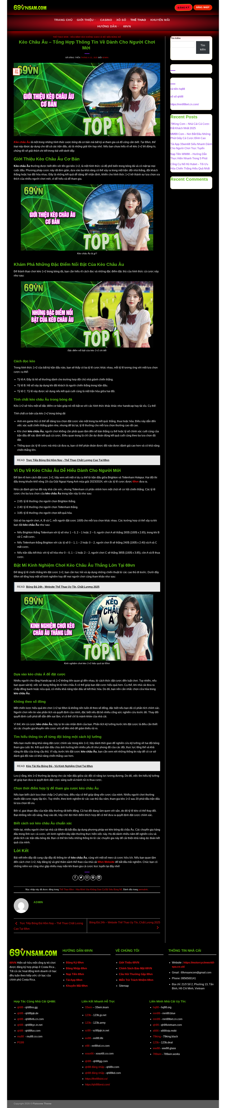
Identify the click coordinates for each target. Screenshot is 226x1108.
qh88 (20, 1007)
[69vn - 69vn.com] (30, 7)
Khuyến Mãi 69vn (77, 985)
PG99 (20, 1042)
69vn (127, 26)
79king (157, 1036)
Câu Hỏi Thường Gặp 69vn (136, 974)
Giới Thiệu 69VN (129, 962)
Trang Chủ (63, 20)
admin (105, 58)
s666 (156, 1030)
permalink (143, 889)
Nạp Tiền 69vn (75, 974)
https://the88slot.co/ (96, 1078)
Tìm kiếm (175, 38)
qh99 (156, 1024)
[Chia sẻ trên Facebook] (75, 877)
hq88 (156, 1007)
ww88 (156, 1048)
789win (157, 1054)
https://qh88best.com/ (97, 1084)
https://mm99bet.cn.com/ (184, 104)
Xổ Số (121, 20)
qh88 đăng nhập (94, 1067)
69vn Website (106, 862)
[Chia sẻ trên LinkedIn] (99, 877)
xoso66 (89, 1053)
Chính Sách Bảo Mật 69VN (135, 968)
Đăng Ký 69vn (75, 962)
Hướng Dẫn (107, 26)
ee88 (88, 1038)
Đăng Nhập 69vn (76, 968)
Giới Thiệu (85, 20)
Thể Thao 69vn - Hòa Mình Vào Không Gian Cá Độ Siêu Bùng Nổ (87, 37)
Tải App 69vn (74, 980)
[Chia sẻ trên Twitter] (81, 877)
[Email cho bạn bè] (87, 877)
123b (88, 1015)
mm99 (156, 1013)
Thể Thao (138, 20)
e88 (87, 1045)
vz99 (88, 1030)
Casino (106, 20)
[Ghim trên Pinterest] (93, 877)
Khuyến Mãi (160, 20)
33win (88, 1007)
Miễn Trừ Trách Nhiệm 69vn (136, 980)
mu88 (20, 1036)
